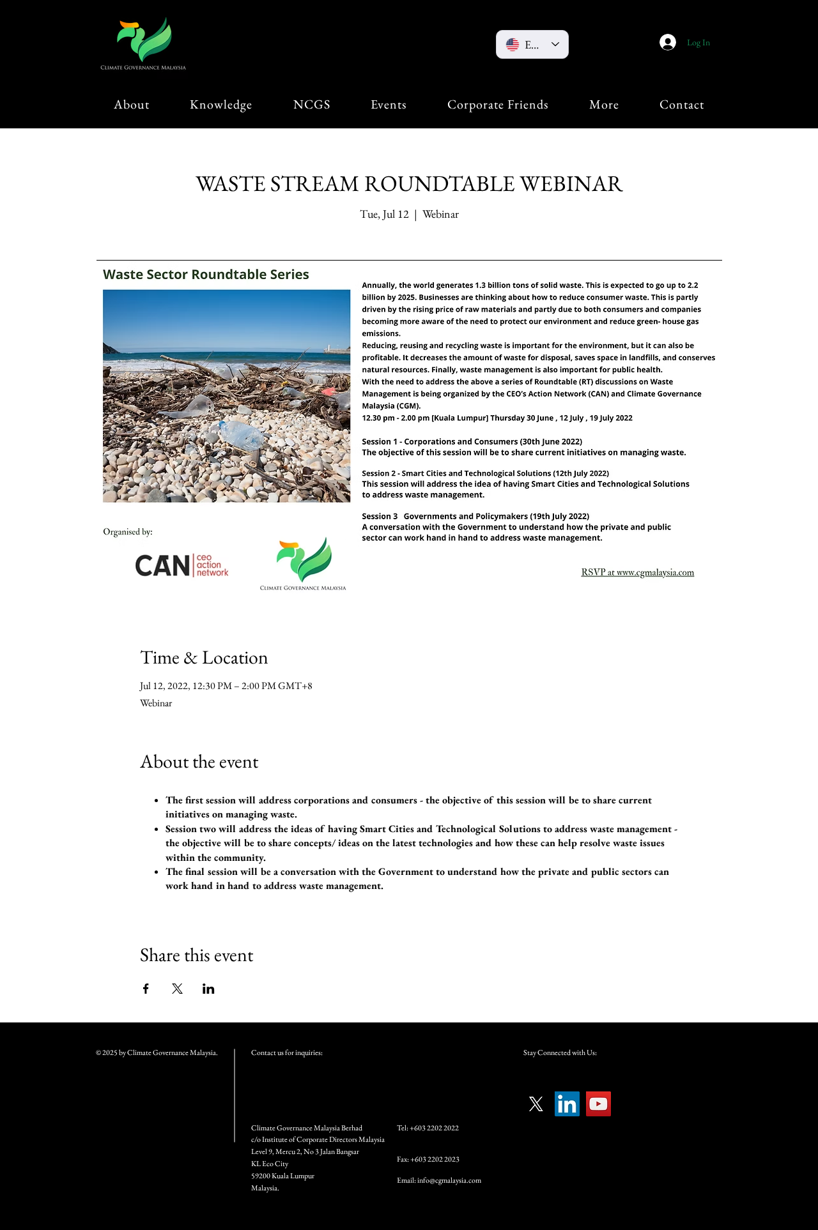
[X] (535, 1103)
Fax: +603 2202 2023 (428, 1159)
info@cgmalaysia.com (449, 1180)
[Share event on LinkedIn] (209, 988)
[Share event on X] (177, 988)
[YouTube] (598, 1103)
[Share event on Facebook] (146, 988)
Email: (407, 1180)
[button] (131, 104)
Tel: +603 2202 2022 (428, 1128)
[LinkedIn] (567, 1103)
